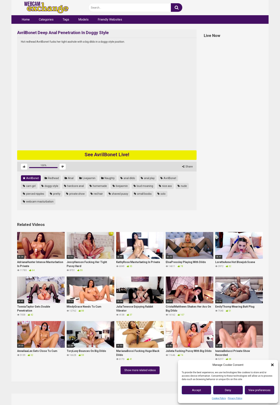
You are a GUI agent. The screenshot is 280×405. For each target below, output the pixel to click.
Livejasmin (88, 178)
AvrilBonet (32, 178)
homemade (99, 185)
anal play (149, 178)
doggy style (51, 185)
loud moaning (144, 185)
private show (77, 193)
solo (163, 193)
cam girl (31, 185)
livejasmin (121, 185)
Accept (196, 390)
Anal (70, 178)
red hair (98, 193)
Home (26, 19)
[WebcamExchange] (44, 7)
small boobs (144, 193)
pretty (56, 193)
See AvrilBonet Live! (107, 154)
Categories (46, 19)
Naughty (109, 178)
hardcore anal (75, 185)
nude (183, 185)
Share (189, 166)
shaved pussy (119, 193)
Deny (228, 390)
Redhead (53, 178)
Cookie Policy (219, 398)
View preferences (259, 390)
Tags (66, 19)
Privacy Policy (235, 398)
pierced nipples (35, 193)
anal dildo (129, 178)
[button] (272, 365)
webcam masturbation (40, 201)
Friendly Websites (110, 19)
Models (83, 19)
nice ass (167, 185)
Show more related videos (140, 370)
